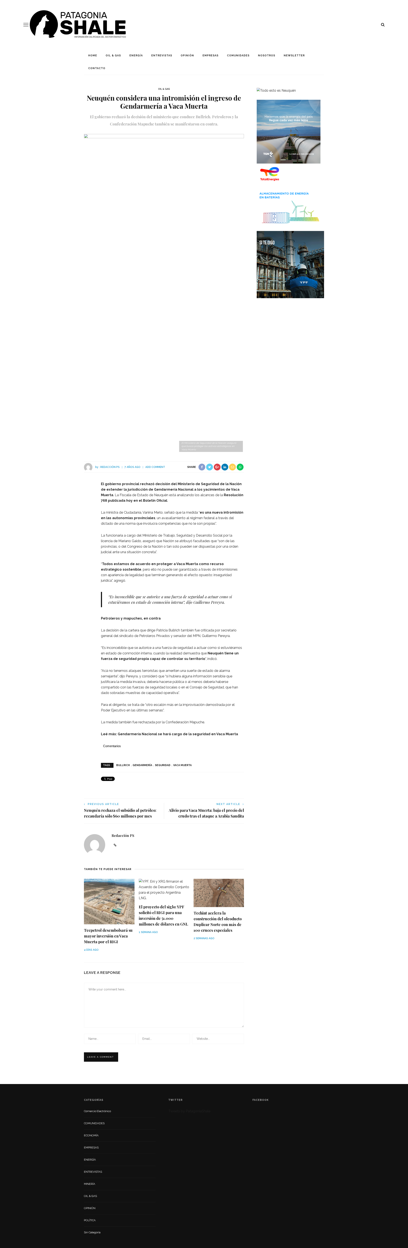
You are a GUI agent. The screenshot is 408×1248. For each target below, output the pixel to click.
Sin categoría (92, 1232)
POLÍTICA (90, 1220)
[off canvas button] (25, 24)
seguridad (162, 765)
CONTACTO (96, 68)
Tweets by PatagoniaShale (189, 1111)
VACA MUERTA (182, 765)
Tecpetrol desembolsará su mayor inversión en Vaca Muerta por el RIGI (108, 936)
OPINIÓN (187, 55)
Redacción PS (110, 467)
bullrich (123, 765)
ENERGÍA (136, 55)
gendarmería (142, 765)
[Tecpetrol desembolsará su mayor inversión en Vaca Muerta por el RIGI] (109, 901)
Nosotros (266, 55)
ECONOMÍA (91, 1135)
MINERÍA (89, 1183)
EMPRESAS (210, 55)
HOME (92, 55)
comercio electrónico (97, 1111)
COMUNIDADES (238, 55)
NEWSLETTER (294, 55)
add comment (155, 467)
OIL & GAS (113, 55)
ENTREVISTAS (161, 55)
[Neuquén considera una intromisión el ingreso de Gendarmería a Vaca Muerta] (164, 293)
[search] (383, 24)
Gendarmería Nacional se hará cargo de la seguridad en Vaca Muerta (178, 734)
